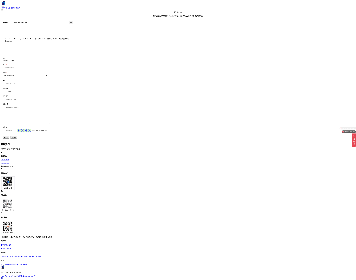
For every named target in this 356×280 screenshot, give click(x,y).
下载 (12, 8)
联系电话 (6, 88)
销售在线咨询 (6, 245)
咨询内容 (6, 104)
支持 (15, 8)
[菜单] (2, 10)
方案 (8, 8)
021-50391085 (5, 163)
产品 (5, 8)
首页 (2, 8)
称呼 (5, 58)
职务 (5, 72)
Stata (11, 264)
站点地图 (31, 257)
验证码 (5, 127)
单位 (5, 80)
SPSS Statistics (5, 264)
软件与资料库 (14, 257)
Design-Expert (17, 264)
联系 (18, 8)
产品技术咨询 (6, 248)
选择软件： (7, 22)
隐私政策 (38, 257)
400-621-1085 (5, 160)
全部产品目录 (5, 257)
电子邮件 (6, 96)
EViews (24, 264)
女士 (12, 61)
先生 (6, 61)
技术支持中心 (23, 257)
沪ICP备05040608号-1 (8, 276)
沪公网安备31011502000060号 (26, 276)
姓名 (5, 64)
